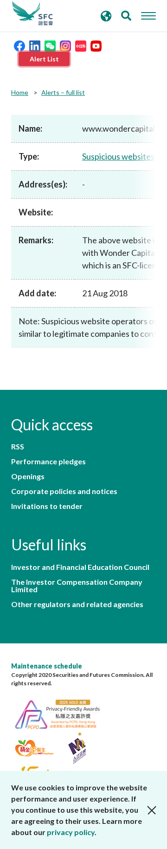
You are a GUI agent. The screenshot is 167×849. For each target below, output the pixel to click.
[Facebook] (19, 44)
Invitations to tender (47, 506)
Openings (28, 476)
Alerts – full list (63, 92)
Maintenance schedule (46, 666)
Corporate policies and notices (64, 491)
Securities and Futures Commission (32, 13)
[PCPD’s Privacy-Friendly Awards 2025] (62, 713)
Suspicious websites (118, 156)
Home (19, 92)
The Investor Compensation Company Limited (76, 585)
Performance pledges (48, 461)
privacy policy (71, 832)
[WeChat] (50, 44)
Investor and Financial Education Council (80, 567)
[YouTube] (96, 44)
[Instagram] (65, 44)
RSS (17, 446)
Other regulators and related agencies (77, 604)
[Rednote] (80, 44)
